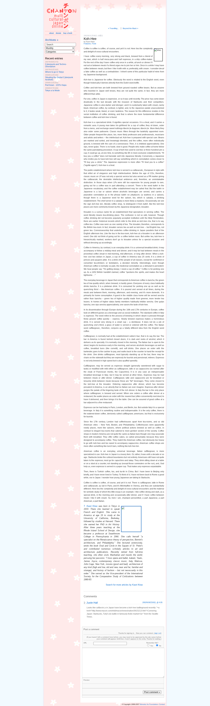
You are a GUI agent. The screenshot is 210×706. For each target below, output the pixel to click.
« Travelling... (113, 28)
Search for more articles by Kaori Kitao (124, 585)
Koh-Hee (90, 38)
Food (94, 44)
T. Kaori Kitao (90, 506)
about (51, 33)
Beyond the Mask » (130, 28)
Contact (162, 704)
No (160, 646)
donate (58, 33)
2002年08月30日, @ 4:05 (152, 602)
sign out (158, 633)
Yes (151, 646)
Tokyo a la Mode (52, 90)
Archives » (51, 39)
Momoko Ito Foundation (149, 704)
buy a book (67, 33)
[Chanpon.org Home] (60, 29)
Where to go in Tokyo (54, 72)
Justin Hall (92, 602)
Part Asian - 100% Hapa (55, 85)
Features (87, 44)
